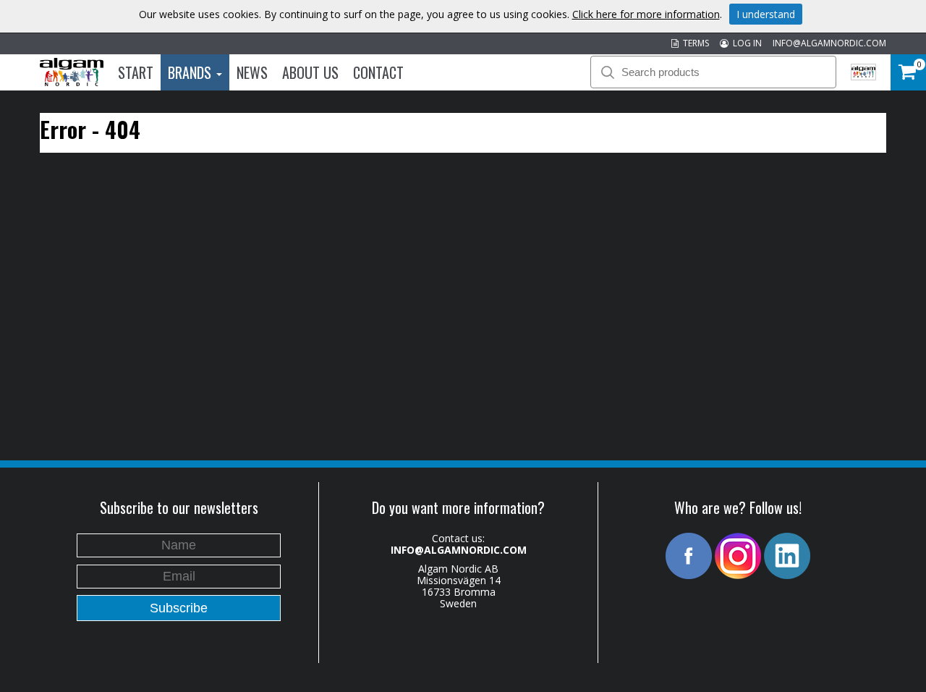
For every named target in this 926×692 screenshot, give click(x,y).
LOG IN (745, 43)
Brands (191, 72)
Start (135, 72)
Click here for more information (646, 14)
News (252, 72)
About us (310, 72)
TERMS (694, 43)
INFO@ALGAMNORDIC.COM (829, 43)
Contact (378, 72)
